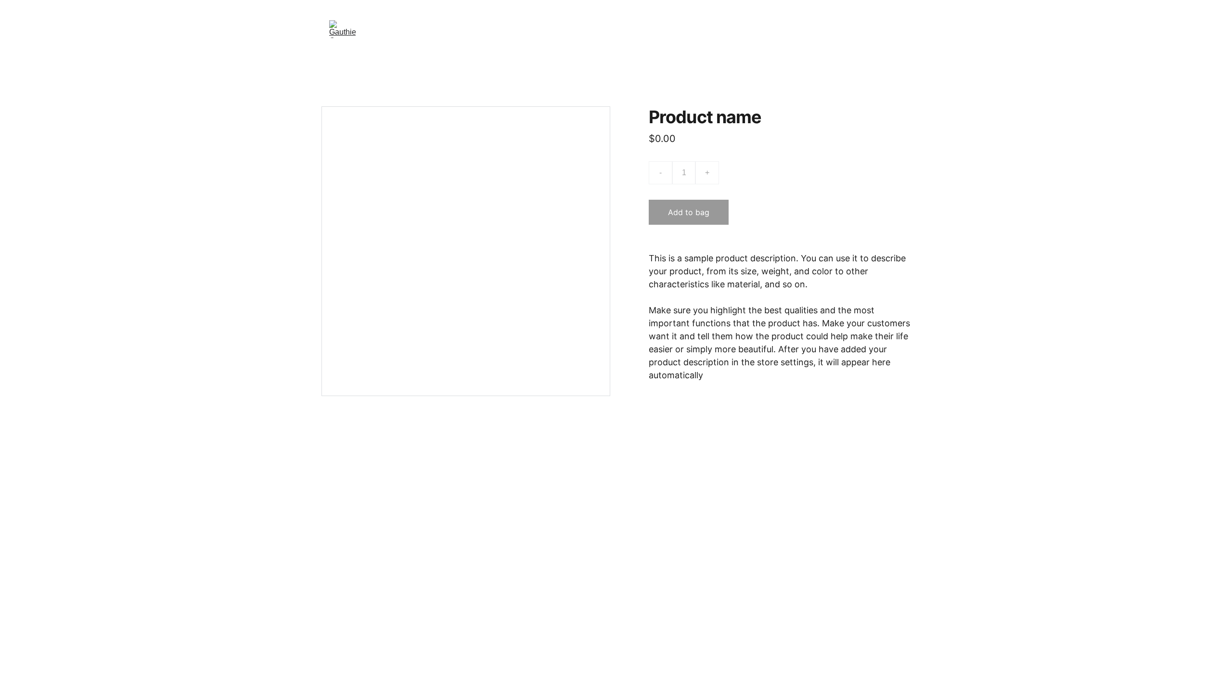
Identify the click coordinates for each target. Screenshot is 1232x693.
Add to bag (688, 212)
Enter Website (616, 29)
